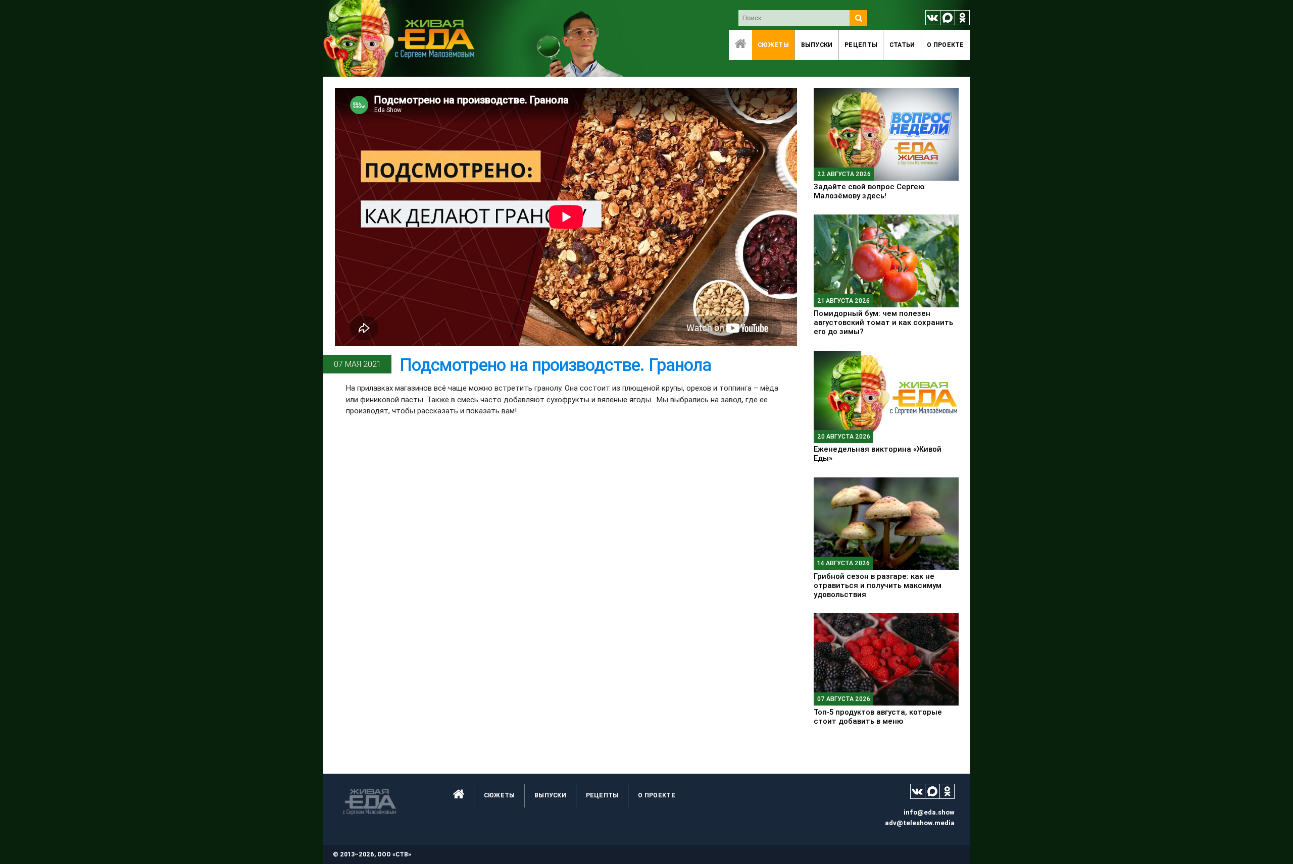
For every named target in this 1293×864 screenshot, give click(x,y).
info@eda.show (929, 812)
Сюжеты (773, 44)
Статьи (902, 44)
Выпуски (817, 44)
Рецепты (860, 44)
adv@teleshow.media (920, 823)
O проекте (945, 44)
